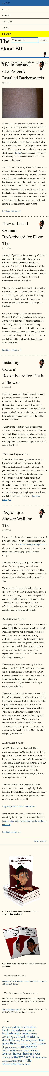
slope (37, 1057)
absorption (7, 1027)
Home (5, 9)
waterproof (10, 1063)
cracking (8, 1036)
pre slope (24, 1050)
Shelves (6, 1053)
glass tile (33, 1040)
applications (29, 1027)
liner (43, 1043)
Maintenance (16, 1047)
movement (9, 1050)
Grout (41, 1040)
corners (33, 1033)
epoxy (17, 1040)
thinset (22, 1060)
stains (14, 1060)
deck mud (26, 1036)
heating (23, 1044)
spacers (44, 1057)
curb (16, 1037)
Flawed (6, 15)
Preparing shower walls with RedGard (18, 806)
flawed (18, 152)
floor (27, 1040)
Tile (29, 1060)
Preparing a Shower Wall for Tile (17, 518)
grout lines (9, 1043)
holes (28, 1044)
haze (18, 1044)
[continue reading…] (11, 211)
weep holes (24, 1064)
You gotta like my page (10, 1009)
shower (16, 1053)
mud (18, 1050)
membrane (29, 1046)
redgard (34, 1050)
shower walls (23, 1056)
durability (8, 1040)
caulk (22, 1030)
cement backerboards (18, 1031)
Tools (5, 28)
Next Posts (40, 841)
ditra (36, 1037)
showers (7, 1057)
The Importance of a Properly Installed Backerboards (23, 71)
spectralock (6, 1061)
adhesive (18, 1027)
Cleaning (24, 1033)
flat (22, 1040)
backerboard (11, 1029)
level (38, 1044)
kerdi (33, 1043)
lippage (6, 1047)
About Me (7, 21)
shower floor (31, 1053)
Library (6, 34)
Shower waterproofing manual (33, 544)
